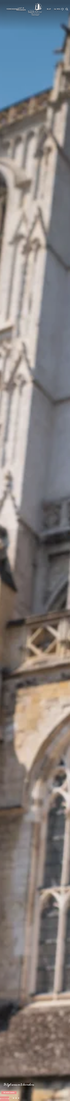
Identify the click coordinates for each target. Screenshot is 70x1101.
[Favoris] (62, 9)
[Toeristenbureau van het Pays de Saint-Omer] (35, 9)
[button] (67, 9)
